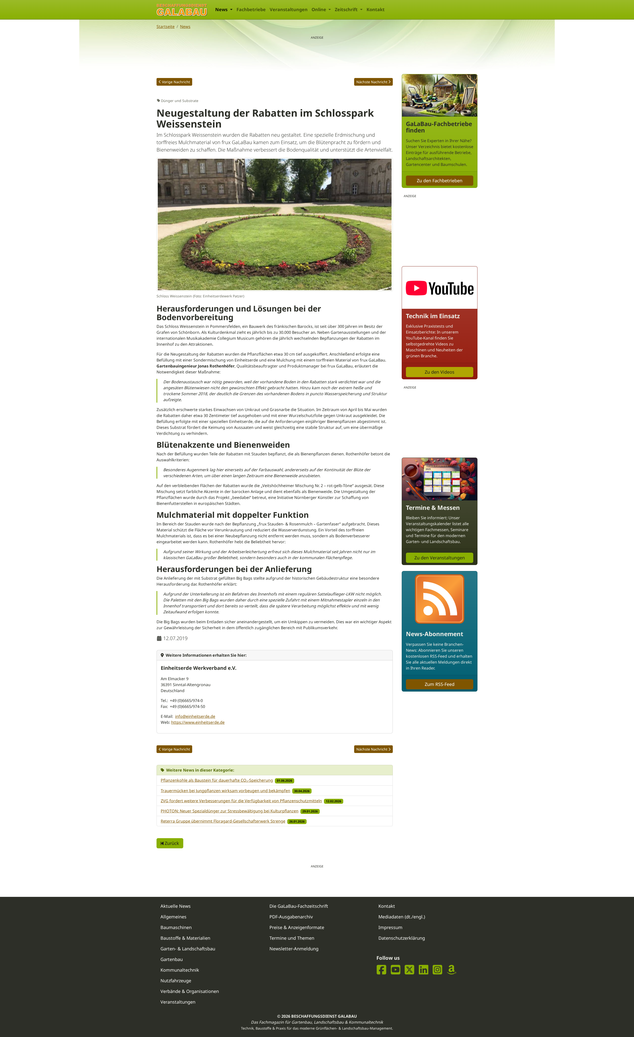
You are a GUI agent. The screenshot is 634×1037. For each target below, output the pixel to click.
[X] (409, 969)
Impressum (390, 927)
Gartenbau (171, 959)
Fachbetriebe (251, 9)
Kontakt (376, 9)
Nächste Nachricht (371, 81)
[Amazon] (452, 969)
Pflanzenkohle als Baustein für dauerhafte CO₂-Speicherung (217, 780)
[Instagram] (437, 969)
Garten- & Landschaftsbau (187, 949)
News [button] (222, 9)
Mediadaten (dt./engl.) (401, 917)
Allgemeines (173, 917)
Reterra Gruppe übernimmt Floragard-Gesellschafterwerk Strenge (223, 821)
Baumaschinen (176, 927)
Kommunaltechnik (179, 970)
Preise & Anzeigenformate (296, 927)
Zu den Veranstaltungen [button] (439, 558)
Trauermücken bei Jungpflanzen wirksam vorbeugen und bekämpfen (225, 790)
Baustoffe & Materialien (185, 938)
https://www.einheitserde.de (198, 722)
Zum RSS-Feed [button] (439, 684)
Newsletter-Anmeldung (293, 949)
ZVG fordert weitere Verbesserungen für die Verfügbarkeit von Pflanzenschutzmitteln (241, 801)
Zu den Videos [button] (439, 372)
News (185, 26)
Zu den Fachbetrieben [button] (439, 180)
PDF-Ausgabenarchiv (291, 917)
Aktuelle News (175, 906)
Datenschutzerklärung (401, 938)
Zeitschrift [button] (347, 9)
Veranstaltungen (289, 9)
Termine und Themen (291, 938)
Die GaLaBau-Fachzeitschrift (298, 906)
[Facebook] (381, 969)
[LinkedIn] (424, 969)
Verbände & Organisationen (189, 991)
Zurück (171, 843)
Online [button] (319, 9)
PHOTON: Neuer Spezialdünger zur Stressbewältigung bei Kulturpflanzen (229, 811)
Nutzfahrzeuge (175, 981)
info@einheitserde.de (195, 716)
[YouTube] (396, 969)
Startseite (166, 26)
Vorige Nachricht (176, 81)
